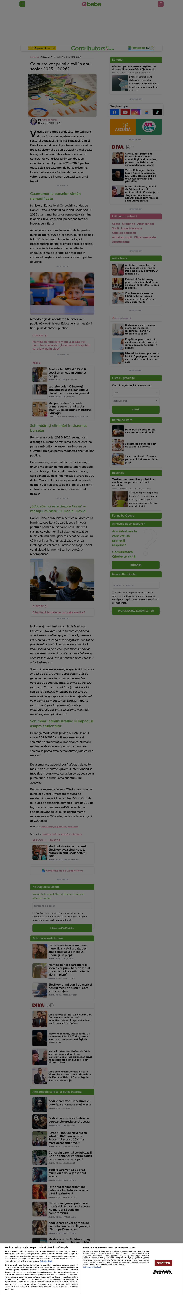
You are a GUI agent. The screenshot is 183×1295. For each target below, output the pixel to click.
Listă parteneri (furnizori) (92, 1267)
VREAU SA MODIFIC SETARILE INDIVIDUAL (162, 1272)
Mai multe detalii (46, 1261)
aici (6, 1279)
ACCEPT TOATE (163, 1263)
